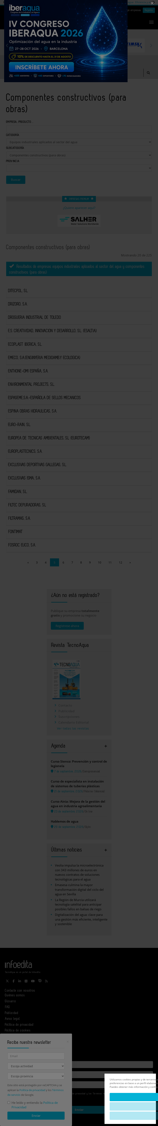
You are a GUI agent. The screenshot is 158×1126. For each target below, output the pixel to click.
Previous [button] (7, 45)
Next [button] (151, 45)
